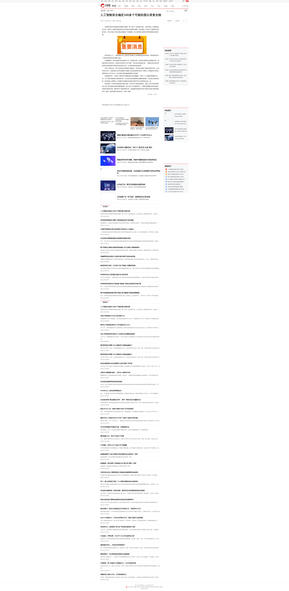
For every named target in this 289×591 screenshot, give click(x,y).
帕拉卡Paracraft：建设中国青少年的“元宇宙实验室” (117, 409)
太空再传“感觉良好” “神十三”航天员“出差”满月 (134, 147)
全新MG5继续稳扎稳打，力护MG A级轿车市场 (115, 372)
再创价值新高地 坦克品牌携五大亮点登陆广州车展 (116, 363)
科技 (120, 1)
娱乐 (130, 1)
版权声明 (147, 586)
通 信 (139, 6)
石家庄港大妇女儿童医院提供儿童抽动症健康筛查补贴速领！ (119, 472)
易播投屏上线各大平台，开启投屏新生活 (113, 574)
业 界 (119, 6)
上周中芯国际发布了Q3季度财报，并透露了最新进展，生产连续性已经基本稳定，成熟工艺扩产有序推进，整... (130, 448)
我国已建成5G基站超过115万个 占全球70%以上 (134, 135)
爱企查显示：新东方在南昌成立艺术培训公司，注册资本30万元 (120, 508)
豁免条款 (152, 586)
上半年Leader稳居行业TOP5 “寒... (176, 191)
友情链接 (156, 586)
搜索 (186, 10)
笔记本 (166, 6)
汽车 (113, 1)
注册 (183, 1)
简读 (161, 1)
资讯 (106, 1)
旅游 (123, 1)
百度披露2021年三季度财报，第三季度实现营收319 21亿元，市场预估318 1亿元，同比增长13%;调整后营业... (129, 318)
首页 (102, 1)
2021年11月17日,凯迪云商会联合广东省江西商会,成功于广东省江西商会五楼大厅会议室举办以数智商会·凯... (129, 502)
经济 (127, 1)
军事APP (165, 1)
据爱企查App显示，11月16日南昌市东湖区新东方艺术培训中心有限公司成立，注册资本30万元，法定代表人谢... (130, 511)
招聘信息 (143, 586)
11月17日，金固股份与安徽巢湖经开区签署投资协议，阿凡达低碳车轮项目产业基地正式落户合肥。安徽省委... (129, 529)
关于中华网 (130, 586)
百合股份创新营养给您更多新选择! (111, 381)
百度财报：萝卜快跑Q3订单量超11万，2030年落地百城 (118, 563)
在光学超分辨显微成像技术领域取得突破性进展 (115, 238)
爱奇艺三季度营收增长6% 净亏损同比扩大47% (115, 325)
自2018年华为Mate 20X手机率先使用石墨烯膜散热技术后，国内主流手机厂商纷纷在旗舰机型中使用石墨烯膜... (130, 268)
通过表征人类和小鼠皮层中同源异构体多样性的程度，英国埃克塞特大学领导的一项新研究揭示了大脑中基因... (129, 250)
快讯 (167, 70)
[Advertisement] (126, 113)
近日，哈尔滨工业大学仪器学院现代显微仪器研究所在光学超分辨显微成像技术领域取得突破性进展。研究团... (129, 241)
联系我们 (139, 586)
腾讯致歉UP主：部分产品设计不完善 (112, 436)
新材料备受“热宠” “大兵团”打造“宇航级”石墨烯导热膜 (117, 265)
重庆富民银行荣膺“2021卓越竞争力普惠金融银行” (116, 345)
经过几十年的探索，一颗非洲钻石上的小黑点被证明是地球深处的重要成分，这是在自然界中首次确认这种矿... (129, 277)
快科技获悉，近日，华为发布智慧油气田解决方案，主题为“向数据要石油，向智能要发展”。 (124, 429)
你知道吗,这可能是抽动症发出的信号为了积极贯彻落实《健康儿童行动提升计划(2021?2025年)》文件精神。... (129, 475)
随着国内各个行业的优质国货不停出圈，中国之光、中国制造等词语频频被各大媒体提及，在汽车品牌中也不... (129, 375)
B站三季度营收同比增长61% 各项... (176, 176)
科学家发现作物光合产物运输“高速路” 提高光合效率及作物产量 (120, 283)
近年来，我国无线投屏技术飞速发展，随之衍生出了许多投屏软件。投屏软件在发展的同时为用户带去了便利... (129, 577)
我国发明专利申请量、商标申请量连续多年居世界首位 (137, 160)
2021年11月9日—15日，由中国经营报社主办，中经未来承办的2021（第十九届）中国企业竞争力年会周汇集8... (130, 348)
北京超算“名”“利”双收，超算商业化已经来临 (133, 197)
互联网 (126, 6)
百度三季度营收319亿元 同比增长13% (112, 316)
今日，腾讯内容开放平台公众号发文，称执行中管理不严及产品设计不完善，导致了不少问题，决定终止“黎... (129, 438)
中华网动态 (161, 586)
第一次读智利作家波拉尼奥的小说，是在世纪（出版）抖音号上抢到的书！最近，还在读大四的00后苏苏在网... (129, 547)
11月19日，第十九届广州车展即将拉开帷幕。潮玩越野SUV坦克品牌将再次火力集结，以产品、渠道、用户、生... (130, 366)
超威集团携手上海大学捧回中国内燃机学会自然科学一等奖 (119, 454)
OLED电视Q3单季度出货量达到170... (176, 179)
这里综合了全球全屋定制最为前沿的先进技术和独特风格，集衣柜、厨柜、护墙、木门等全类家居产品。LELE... (130, 538)
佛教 (150, 1)
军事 (109, 1)
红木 (154, 1)
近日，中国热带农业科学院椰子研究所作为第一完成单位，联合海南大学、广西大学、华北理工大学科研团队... (129, 295)
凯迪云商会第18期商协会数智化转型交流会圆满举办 (117, 499)
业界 (167, 53)
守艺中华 (145, 1)
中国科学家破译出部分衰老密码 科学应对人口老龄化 (117, 229)
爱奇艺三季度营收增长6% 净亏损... (176, 174)
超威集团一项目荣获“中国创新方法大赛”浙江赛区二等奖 (118, 463)
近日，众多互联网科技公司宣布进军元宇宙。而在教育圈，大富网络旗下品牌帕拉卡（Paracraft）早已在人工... (129, 411)
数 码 (146, 6)
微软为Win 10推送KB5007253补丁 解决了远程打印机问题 (119, 418)
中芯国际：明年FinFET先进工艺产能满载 (113, 445)
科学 (111, 10)
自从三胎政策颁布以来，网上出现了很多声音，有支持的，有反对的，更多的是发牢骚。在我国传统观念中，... (129, 520)
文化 (141, 1)
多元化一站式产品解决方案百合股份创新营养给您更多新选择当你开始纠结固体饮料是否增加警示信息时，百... (129, 384)
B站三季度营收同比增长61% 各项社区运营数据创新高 (117, 334)
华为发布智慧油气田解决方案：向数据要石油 (114, 427)
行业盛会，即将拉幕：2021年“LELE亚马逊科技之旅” (117, 536)
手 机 (152, 6)
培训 (137, 1)
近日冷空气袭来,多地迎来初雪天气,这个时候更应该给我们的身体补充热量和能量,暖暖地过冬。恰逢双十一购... (129, 484)
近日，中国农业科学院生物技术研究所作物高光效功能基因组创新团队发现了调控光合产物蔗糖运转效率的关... (129, 286)
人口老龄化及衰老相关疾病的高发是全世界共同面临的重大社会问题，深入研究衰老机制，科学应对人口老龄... (129, 232)
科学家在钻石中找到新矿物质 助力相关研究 (114, 274)
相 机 (172, 6)
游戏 (116, 1)
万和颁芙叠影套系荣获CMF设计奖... (176, 189)
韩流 (157, 1)
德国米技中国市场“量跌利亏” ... (175, 184)
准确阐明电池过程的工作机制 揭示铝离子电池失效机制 (117, 256)
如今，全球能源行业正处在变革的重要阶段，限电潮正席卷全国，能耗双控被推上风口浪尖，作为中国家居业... (129, 393)
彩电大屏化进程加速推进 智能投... (176, 186)
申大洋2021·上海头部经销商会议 (110, 390)
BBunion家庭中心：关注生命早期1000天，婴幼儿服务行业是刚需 (121, 517)
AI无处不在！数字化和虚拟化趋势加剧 (131, 184)
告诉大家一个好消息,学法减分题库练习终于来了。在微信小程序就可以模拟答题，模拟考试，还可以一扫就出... (129, 493)
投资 (134, 1)
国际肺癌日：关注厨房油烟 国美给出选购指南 (114, 554)
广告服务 (134, 586)
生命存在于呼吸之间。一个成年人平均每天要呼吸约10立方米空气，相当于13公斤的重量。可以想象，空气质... (129, 557)
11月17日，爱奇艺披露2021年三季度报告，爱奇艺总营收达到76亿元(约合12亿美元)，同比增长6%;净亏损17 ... (130, 327)
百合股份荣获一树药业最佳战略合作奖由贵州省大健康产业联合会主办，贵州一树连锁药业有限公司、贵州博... (129, 402)
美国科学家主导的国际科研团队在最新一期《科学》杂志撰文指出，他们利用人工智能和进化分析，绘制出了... (129, 214)
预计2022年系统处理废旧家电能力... (176, 181)
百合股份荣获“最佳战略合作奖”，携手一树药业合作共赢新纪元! (120, 399)
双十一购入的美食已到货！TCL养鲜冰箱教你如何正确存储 (119, 481)
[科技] (105, 6)
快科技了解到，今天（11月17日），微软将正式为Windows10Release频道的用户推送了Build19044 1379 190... (130, 420)
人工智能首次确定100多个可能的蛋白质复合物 (115, 211)
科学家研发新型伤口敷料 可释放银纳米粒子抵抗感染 (117, 220)
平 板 (159, 6)
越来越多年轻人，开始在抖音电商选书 (112, 545)
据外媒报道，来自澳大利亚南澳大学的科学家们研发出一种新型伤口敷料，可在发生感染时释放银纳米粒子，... (129, 223)
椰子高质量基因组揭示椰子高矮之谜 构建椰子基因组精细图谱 (119, 293)
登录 (187, 1)
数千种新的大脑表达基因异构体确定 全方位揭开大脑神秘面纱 (119, 247)
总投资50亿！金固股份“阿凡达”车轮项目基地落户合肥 (117, 527)
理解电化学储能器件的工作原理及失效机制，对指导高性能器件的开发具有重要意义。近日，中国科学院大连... (129, 259)
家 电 (133, 6)
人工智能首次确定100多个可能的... (176, 169)
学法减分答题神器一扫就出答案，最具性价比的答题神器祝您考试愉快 (122, 490)
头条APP (171, 1)
